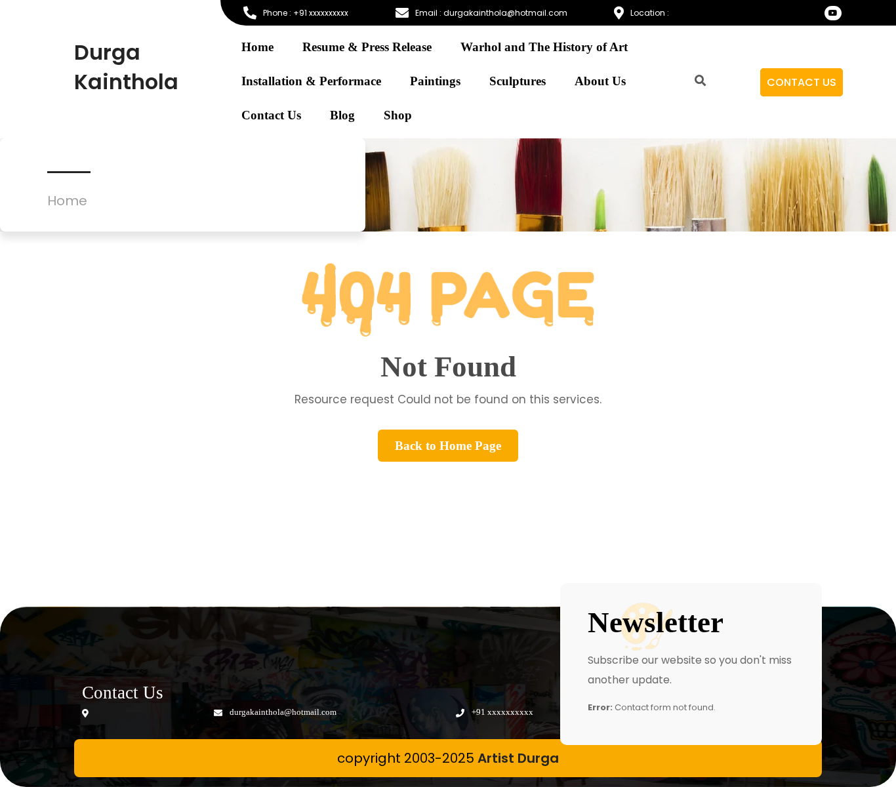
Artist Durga (518, 758)
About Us (600, 81)
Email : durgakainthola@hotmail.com (491, 12)
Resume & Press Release (367, 47)
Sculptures (517, 81)
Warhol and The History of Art (544, 47)
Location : (649, 12)
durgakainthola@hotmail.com (282, 712)
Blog (342, 115)
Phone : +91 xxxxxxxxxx (305, 12)
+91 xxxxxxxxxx (501, 712)
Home (257, 47)
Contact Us (271, 115)
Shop (398, 115)
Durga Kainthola (126, 66)
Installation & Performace (311, 81)
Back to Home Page (448, 446)
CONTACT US (801, 82)
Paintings (435, 81)
